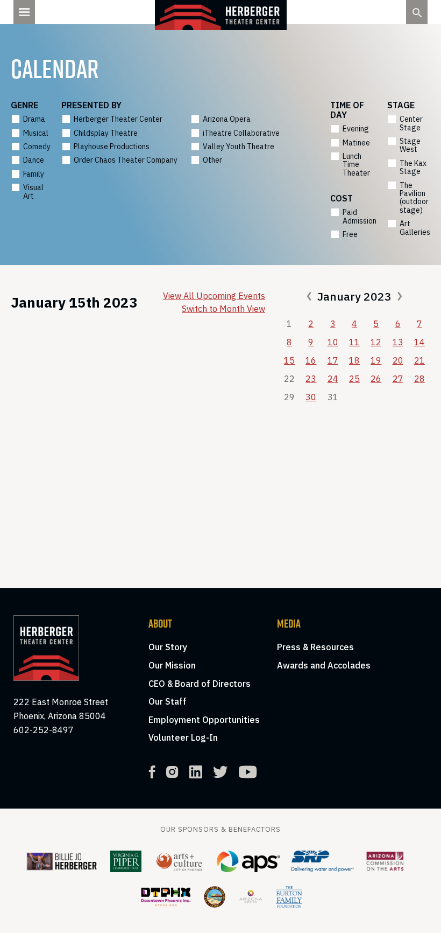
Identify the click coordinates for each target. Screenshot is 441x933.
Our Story (167, 647)
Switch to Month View (223, 308)
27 (398, 378)
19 (376, 360)
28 (419, 378)
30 (310, 397)
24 (333, 378)
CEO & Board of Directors (199, 683)
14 (419, 342)
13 (398, 342)
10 (333, 342)
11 (354, 342)
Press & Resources (315, 647)
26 (376, 378)
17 (333, 360)
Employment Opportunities (204, 719)
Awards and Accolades (324, 665)
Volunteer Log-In (183, 737)
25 (354, 378)
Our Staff (167, 701)
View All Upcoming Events (214, 295)
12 (376, 342)
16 (310, 360)
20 (398, 360)
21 (419, 360)
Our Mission (172, 665)
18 (354, 360)
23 (310, 378)
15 (289, 360)
